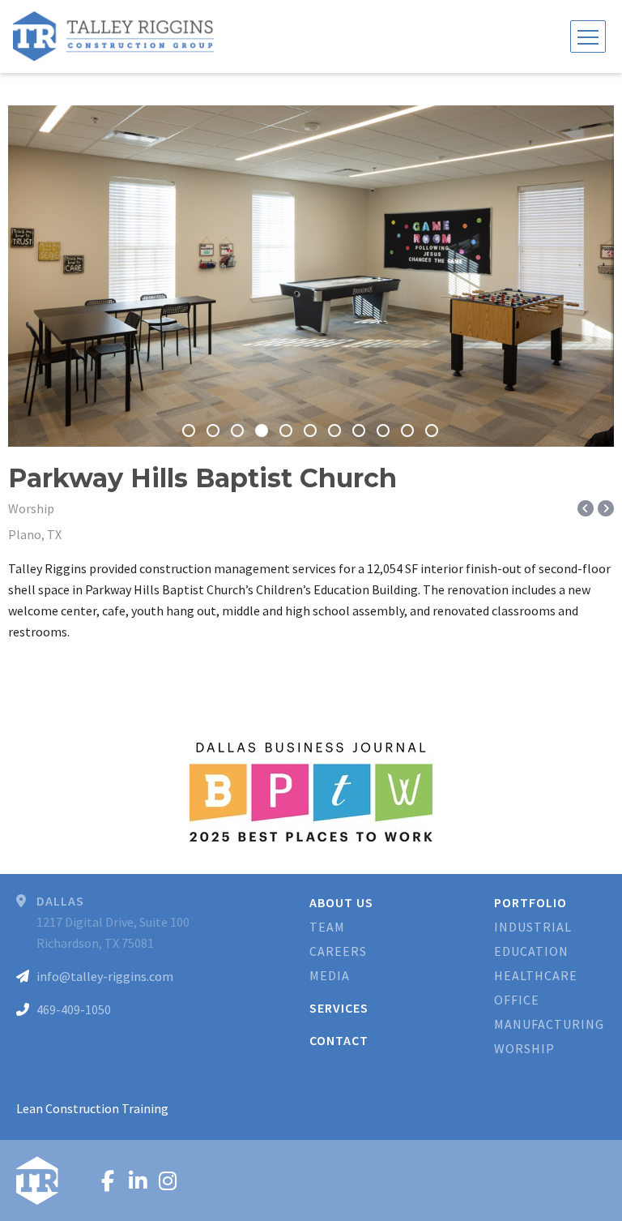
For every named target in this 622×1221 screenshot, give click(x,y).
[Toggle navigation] (588, 36)
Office (516, 1000)
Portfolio (530, 902)
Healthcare (535, 975)
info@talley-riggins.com (104, 976)
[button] (23, 276)
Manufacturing (549, 1024)
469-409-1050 (73, 1009)
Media (329, 975)
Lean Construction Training (92, 1108)
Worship (524, 1048)
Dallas (60, 901)
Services (339, 1008)
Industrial (533, 927)
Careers (338, 951)
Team (327, 927)
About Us (341, 902)
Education (531, 951)
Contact (339, 1040)
